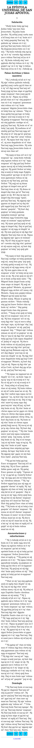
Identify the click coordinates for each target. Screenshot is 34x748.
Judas (10, 2)
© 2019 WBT (17, 738)
